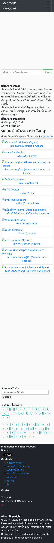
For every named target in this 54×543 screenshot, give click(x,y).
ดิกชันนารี (9, 9)
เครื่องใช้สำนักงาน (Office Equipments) (27, 213)
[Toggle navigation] (47, 3)
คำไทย (10, 480)
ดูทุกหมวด (47, 136)
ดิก (8, 484)
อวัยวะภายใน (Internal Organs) (27, 145)
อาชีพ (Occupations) (27, 203)
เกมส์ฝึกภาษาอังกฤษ (18, 473)
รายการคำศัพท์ (15, 462)
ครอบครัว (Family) (27, 155)
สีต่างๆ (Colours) (27, 233)
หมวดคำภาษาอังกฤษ (18, 466)
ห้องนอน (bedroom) (27, 223)
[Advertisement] (27, 40)
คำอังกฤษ (12, 477)
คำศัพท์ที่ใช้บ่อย (15, 469)
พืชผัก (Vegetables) (27, 182)
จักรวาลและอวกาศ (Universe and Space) (27, 270)
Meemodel (9, 3)
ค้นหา (48, 72)
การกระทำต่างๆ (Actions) (27, 243)
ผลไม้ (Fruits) (27, 193)
